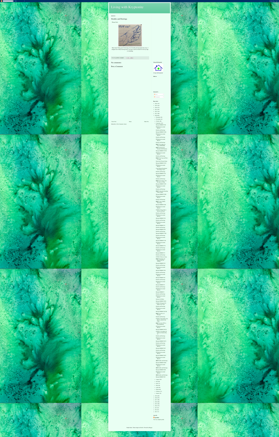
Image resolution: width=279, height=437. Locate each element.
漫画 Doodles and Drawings (161, 360)
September (158, 123)
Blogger (150, 427)
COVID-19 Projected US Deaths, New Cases (161, 303)
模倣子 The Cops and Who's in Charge (162, 158)
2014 (156, 405)
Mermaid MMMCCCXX (161, 125)
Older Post (146, 121)
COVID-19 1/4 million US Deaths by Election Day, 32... (161, 333)
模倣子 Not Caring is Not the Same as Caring (161, 181)
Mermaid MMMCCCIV (161, 263)
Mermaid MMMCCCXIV (161, 184)
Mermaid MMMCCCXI (161, 218)
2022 (156, 111)
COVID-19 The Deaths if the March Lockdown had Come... (162, 320)
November (158, 119)
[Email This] (127, 58)
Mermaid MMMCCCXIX (161, 132)
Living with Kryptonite (127, 7)
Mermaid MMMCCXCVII (161, 329)
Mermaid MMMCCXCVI (161, 341)
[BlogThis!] (128, 58)
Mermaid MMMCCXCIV (161, 355)
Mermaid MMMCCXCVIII (161, 311)
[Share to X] (130, 58)
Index (116, 22)
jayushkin (157, 417)
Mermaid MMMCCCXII (161, 204)
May (157, 385)
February (158, 391)
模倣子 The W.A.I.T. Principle (160, 314)
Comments (157, 97)
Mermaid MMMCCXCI (160, 377)
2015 (156, 403)
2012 (156, 409)
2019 (156, 396)
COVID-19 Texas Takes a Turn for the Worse (161, 210)
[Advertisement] (130, 110)
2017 (156, 399)
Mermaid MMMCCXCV (161, 348)
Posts (156, 94)
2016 (156, 401)
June (157, 383)
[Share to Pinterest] (132, 58)
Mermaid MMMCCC (160, 292)
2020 (156, 115)
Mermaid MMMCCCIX (161, 229)
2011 (156, 411)
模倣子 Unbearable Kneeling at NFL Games (162, 191)
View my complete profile (158, 419)
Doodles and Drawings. (160, 213)
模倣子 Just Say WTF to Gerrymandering (161, 323)
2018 (156, 397)
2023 (156, 109)
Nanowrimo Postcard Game (161, 161)
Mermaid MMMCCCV (160, 253)
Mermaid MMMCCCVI (161, 245)
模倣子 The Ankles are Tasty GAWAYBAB (160, 145)
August (157, 379)
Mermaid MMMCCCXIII (161, 194)
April (157, 387)
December (158, 117)
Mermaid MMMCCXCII (161, 369)
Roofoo (141, 427)
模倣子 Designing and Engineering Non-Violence (160, 260)
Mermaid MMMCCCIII (161, 270)
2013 (156, 407)
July (157, 381)
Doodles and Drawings (160, 130)
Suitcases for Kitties (160, 299)
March (157, 389)
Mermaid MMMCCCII (160, 277)
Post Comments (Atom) (122, 124)
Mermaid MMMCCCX (160, 225)
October (158, 121)
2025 (156, 105)
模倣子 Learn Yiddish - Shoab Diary (161, 202)
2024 (156, 107)
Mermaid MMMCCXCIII (161, 362)
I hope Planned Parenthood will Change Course (161, 169)
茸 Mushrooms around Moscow (160, 127)
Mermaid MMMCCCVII (161, 240)
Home (130, 121)
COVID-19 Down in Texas (161, 257)
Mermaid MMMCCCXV (161, 173)
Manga (113, 22)
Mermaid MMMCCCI (160, 284)
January (158, 393)
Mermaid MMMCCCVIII (161, 233)
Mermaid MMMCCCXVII (161, 150)
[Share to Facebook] (131, 58)
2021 (156, 113)
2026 (156, 103)
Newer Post (114, 121)
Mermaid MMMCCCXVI (161, 163)
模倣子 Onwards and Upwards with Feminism (161, 148)
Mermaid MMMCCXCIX (161, 301)
